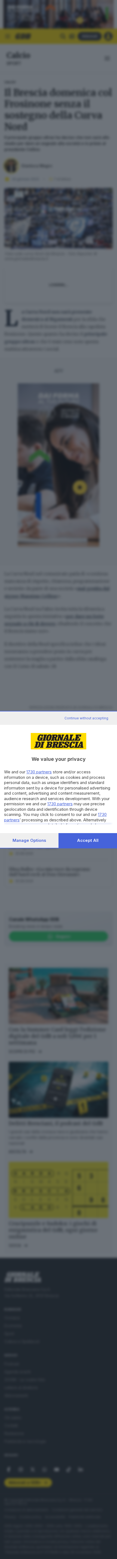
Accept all (87, 840)
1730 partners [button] (39, 771)
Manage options (29, 840)
